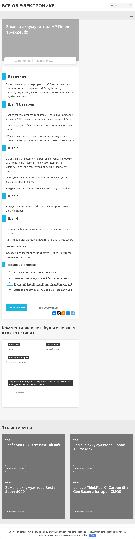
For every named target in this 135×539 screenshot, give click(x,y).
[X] (59, 313)
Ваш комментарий (18, 357)
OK (92, 535)
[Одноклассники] (63, 313)
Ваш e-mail (53, 344)
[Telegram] (73, 313)
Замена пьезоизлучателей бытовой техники (41, 278)
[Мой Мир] (68, 313)
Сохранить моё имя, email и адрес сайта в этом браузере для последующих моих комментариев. (40, 383)
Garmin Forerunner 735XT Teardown (35, 272)
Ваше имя (14, 344)
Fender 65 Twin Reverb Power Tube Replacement (43, 284)
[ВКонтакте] (54, 313)
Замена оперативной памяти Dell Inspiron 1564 (43, 289)
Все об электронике (28, 5)
